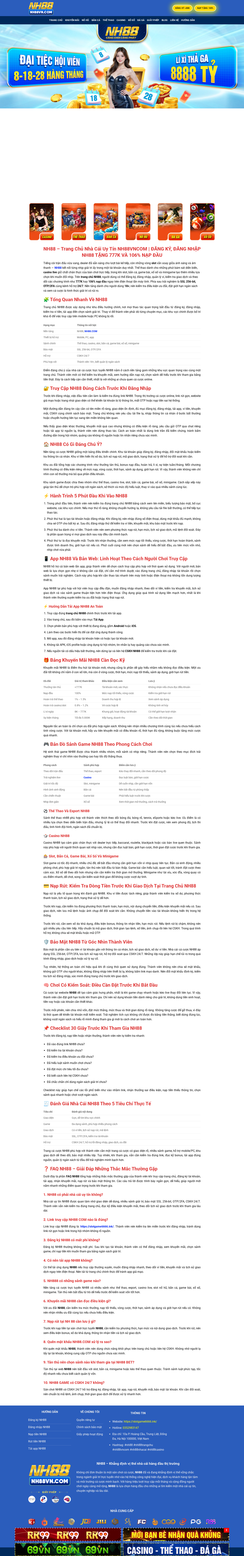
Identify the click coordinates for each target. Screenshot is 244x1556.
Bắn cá (96, 20)
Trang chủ (56, 20)
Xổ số (131, 20)
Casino (121, 20)
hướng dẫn (188, 20)
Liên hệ (174, 20)
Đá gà (141, 20)
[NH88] (46, 8)
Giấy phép (153, 20)
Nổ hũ (85, 20)
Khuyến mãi (72, 20)
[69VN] (68, 1549)
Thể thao (108, 20)
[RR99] (68, 1534)
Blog (165, 20)
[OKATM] (176, 1534)
